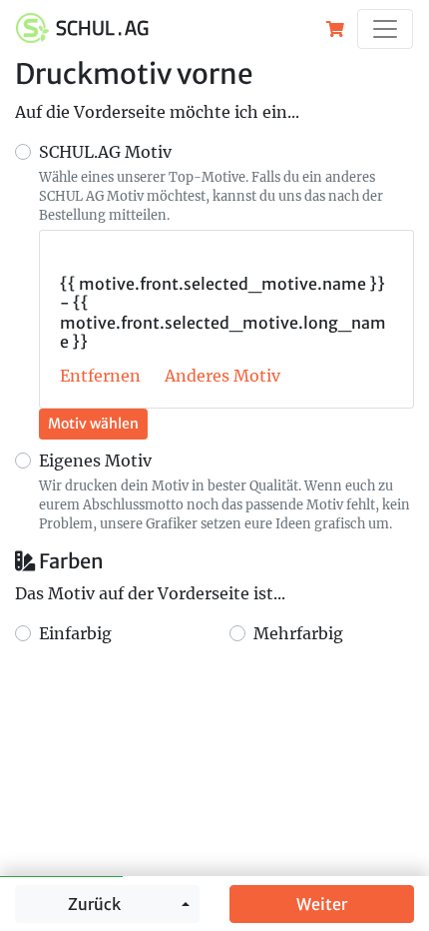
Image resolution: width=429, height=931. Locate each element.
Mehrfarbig (298, 633)
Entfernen (100, 376)
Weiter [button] (321, 904)
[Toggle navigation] (385, 29)
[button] (335, 29)
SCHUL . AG (102, 27)
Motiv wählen (93, 424)
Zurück (94, 904)
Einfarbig (75, 633)
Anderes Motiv (222, 376)
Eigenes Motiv (95, 460)
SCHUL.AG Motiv (105, 152)
